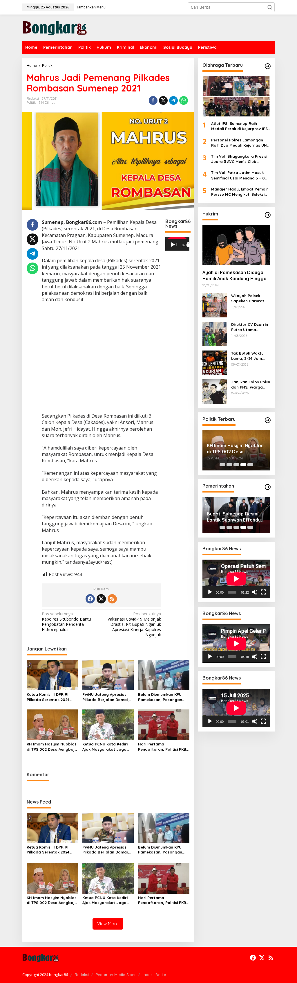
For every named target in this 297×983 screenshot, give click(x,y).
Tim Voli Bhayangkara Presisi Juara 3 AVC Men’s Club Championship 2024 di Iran (239, 159)
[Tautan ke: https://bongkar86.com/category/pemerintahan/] (267, 487)
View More (108, 923)
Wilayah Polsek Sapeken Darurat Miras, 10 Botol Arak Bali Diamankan (250, 298)
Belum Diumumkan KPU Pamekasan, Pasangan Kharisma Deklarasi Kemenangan (160, 697)
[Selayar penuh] (190, 245)
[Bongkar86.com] (54, 27)
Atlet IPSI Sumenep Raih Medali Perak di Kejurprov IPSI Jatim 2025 (240, 126)
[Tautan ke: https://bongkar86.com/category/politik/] (267, 420)
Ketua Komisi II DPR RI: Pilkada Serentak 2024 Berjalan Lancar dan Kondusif (48, 697)
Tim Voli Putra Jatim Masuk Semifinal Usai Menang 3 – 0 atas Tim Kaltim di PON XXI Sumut (238, 175)
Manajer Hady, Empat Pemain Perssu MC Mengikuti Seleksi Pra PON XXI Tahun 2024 (240, 192)
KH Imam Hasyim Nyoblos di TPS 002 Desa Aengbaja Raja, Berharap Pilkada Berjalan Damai (52, 747)
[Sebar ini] (153, 100)
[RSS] (112, 598)
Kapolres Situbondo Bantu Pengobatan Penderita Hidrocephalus (66, 621)
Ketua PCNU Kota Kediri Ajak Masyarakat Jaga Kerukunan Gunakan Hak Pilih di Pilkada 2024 (106, 747)
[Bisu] (255, 592)
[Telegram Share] (173, 100)
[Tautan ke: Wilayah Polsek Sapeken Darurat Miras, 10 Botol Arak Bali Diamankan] (214, 305)
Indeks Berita (154, 974)
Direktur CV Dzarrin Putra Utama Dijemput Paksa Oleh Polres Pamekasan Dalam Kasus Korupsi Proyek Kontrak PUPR (249, 327)
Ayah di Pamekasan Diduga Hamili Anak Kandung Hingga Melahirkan (234, 275)
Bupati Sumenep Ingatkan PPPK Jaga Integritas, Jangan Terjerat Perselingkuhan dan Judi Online (236, 517)
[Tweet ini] (163, 100)
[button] (270, 7)
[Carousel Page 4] (243, 464)
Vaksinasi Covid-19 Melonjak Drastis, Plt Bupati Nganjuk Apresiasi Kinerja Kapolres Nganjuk (134, 624)
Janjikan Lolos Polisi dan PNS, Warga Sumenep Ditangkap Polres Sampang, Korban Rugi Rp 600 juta (250, 385)
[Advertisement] (101, 358)
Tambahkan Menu (91, 7)
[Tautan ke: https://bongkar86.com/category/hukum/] (267, 214)
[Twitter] (101, 598)
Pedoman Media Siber (116, 974)
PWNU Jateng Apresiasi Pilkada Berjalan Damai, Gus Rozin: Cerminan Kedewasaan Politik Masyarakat (105, 697)
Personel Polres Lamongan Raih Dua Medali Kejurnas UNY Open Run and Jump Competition (240, 143)
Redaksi (82, 974)
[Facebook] (90, 598)
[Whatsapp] (183, 100)
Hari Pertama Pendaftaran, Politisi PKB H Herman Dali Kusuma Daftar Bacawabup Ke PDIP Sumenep (162, 747)
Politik (31, 102)
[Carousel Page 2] (229, 464)
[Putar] (173, 245)
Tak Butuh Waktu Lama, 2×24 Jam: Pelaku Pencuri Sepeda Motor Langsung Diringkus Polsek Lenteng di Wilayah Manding (250, 356)
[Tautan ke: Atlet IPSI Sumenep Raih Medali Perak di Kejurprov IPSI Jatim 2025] (236, 96)
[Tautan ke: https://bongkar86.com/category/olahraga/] (267, 66)
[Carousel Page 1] (222, 464)
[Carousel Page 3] (236, 464)
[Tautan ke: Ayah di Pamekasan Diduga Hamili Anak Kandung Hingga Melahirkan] (236, 245)
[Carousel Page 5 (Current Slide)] (250, 464)
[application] (177, 244)
